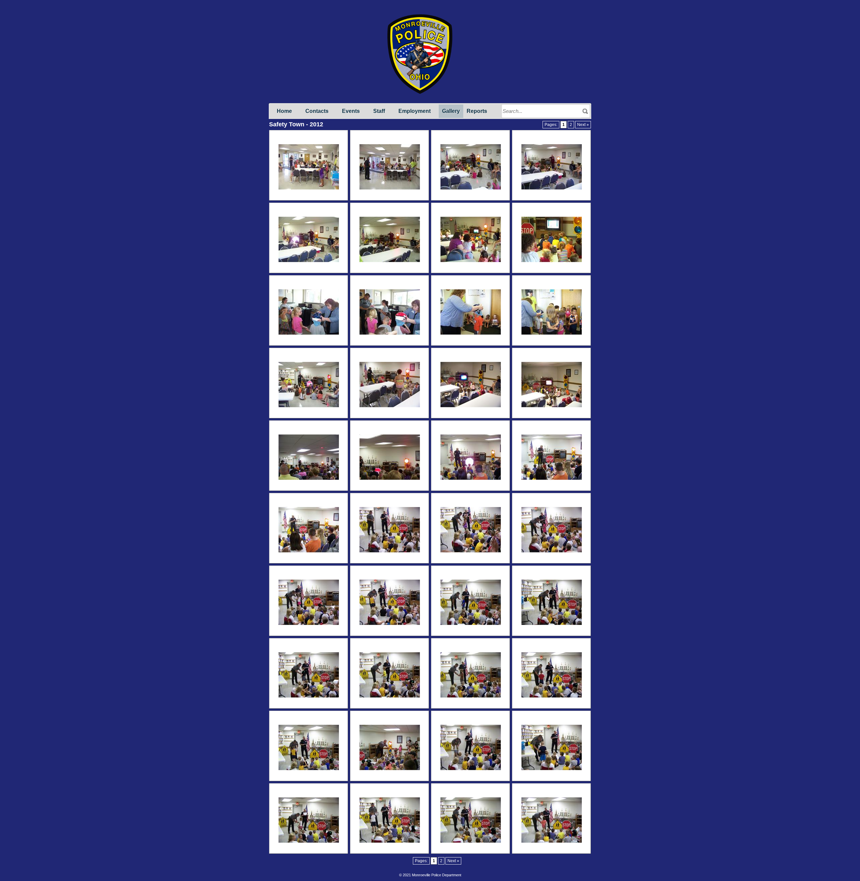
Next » (583, 124)
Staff (379, 111)
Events (351, 111)
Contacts (317, 111)
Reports (477, 111)
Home (284, 111)
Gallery (451, 111)
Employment (414, 111)
